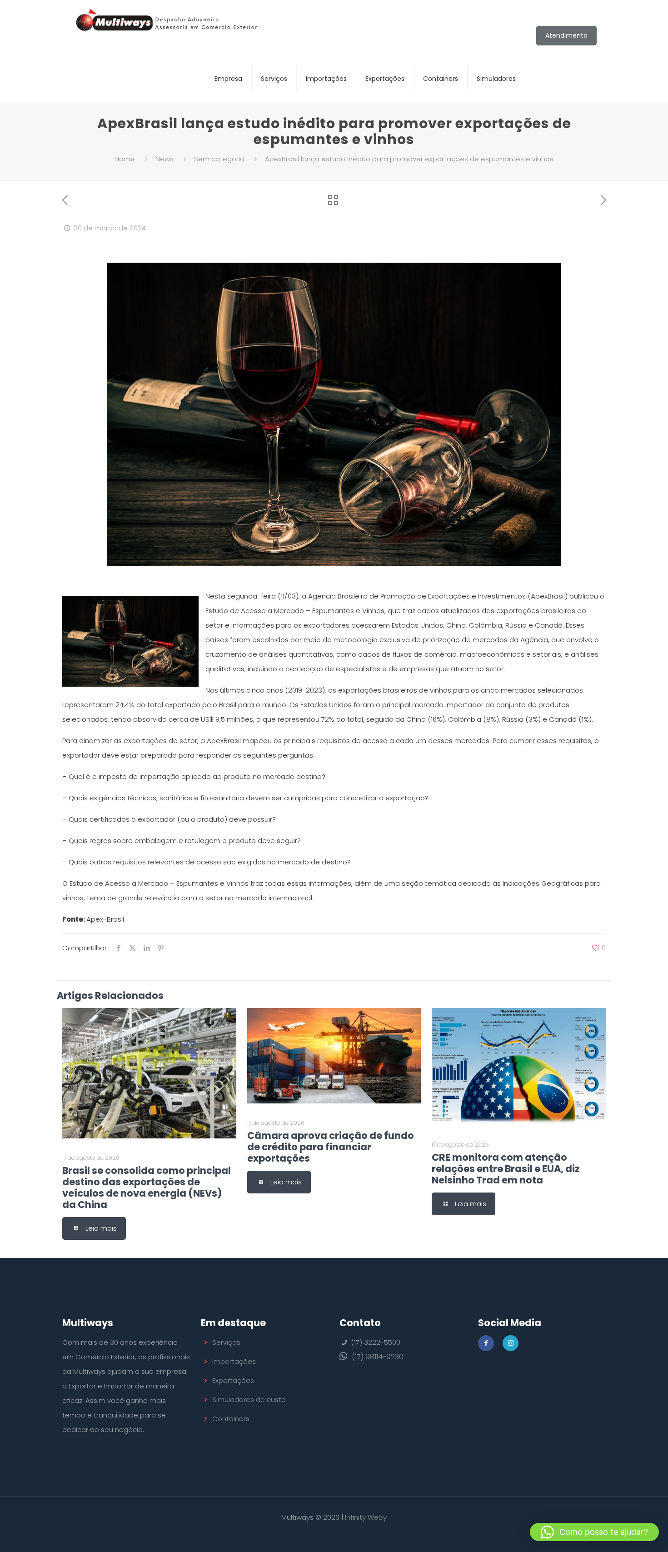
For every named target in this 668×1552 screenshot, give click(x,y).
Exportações (233, 1380)
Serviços (226, 1342)
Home (125, 159)
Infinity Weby (366, 1517)
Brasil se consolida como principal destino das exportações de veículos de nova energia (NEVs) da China (146, 1187)
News (164, 159)
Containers (230, 1418)
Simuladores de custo (249, 1399)
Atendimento (566, 35)
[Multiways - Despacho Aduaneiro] (166, 28)
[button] (594, 1532)
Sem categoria (219, 159)
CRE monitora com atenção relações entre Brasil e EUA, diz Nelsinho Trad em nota (506, 1169)
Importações (234, 1361)
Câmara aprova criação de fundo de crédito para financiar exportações (330, 1147)
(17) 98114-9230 (378, 1357)
